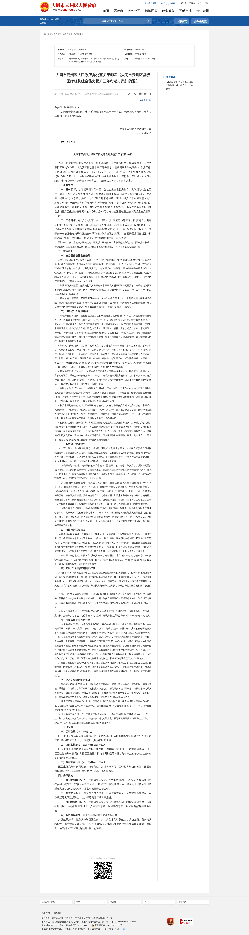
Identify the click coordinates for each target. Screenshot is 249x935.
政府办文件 (78, 34)
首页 (106, 11)
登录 (207, 3)
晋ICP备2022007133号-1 (52, 925)
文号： (127, 59)
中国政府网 (151, 3)
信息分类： (129, 50)
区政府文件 (67, 34)
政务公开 (134, 11)
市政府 (172, 3)
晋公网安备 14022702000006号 (108, 925)
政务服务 (168, 11)
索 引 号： (62, 50)
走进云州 (202, 11)
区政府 (118, 11)
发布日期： (129, 54)
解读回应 (151, 11)
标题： (60, 59)
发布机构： (62, 54)
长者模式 (181, 21)
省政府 (162, 3)
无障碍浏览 (200, 21)
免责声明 (46, 913)
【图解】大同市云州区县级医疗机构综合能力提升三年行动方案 (179, 85)
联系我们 (58, 913)
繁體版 (183, 3)
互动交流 (185, 11)
